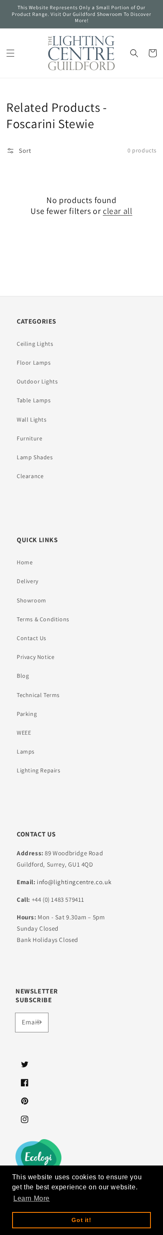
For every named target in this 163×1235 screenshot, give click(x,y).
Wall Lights (32, 419)
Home (25, 562)
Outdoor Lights (37, 381)
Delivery (27, 581)
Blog (23, 675)
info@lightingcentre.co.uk (74, 882)
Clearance (30, 476)
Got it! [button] (81, 1220)
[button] (10, 53)
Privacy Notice (35, 657)
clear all (117, 211)
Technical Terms (38, 695)
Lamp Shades (35, 457)
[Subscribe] (39, 1022)
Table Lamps (34, 400)
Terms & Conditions (43, 619)
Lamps (26, 751)
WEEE (24, 732)
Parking (27, 714)
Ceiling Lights (35, 343)
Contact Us (31, 638)
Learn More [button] (31, 1198)
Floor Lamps (34, 362)
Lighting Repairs (39, 770)
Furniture (29, 438)
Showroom (31, 600)
